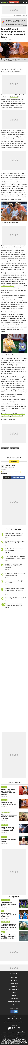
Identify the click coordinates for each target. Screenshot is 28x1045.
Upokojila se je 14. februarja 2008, (15, 406)
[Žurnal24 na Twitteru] (16, 1011)
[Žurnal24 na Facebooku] (12, 1011)
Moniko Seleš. (14, 97)
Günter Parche (14, 448)
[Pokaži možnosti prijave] (23, 2)
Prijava (7, 477)
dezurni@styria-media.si (8, 419)
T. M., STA (8, 40)
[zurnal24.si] (4, 2)
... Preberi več (24, 1043)
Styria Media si (21, 1032)
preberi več (14, 461)
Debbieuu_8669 (10, 465)
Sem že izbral (23, 25)
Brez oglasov (14, 2)
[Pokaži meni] (26, 2)
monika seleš (5, 448)
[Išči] (20, 2)
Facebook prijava (18, 477)
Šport (7, 537)
